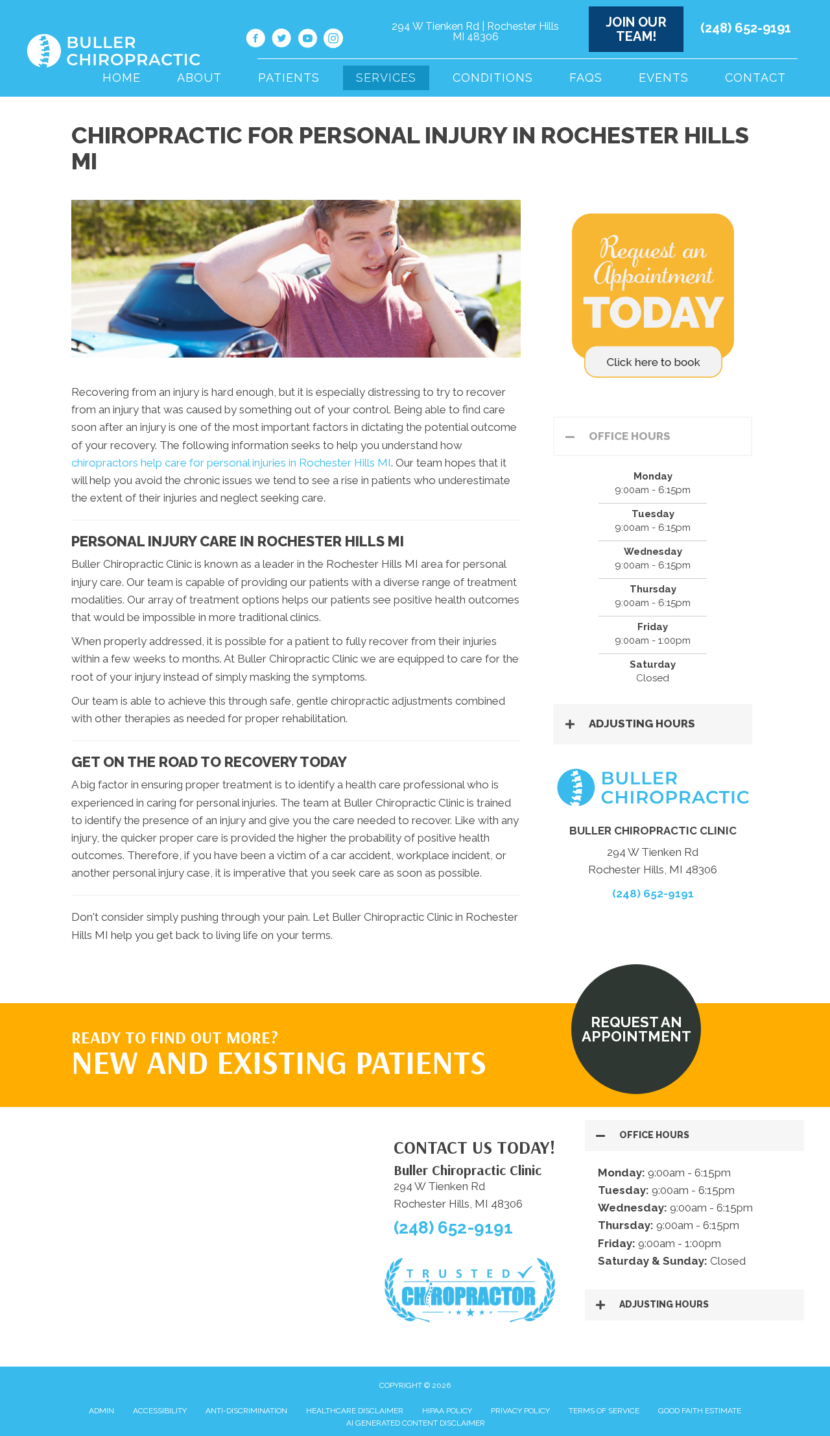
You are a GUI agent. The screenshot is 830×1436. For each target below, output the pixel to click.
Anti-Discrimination (246, 1410)
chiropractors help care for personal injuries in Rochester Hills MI (231, 462)
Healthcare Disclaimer (354, 1410)
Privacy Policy (520, 1410)
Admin (101, 1410)
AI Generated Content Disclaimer (415, 1423)
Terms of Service (604, 1410)
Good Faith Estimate (699, 1410)
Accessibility (160, 1410)
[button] (652, 436)
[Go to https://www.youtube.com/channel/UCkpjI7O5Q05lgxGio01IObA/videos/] (307, 40)
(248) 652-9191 (745, 28)
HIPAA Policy (447, 1410)
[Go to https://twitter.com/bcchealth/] (281, 40)
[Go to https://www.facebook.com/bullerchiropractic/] (255, 40)
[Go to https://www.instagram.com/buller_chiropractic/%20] (333, 40)
